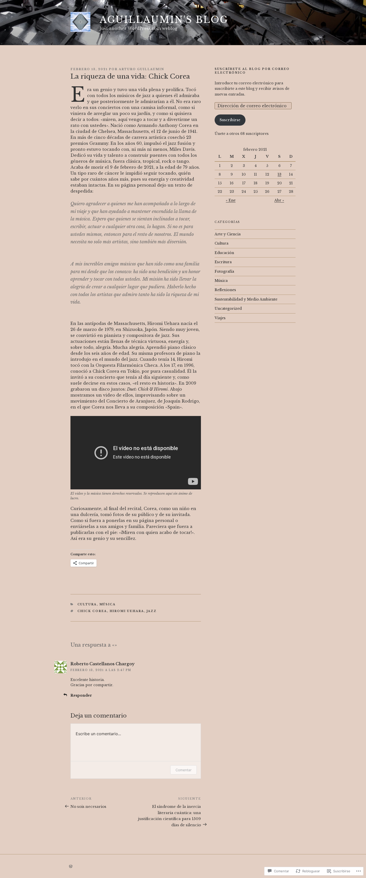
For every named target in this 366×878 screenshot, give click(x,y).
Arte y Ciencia (228, 234)
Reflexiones (225, 290)
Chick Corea (92, 611)
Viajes (220, 318)
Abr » (279, 200)
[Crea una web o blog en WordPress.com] (70, 866)
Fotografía (224, 271)
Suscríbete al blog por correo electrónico (252, 70)
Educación (224, 253)
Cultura (87, 604)
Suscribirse (230, 120)
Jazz (152, 611)
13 (279, 174)
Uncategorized (228, 308)
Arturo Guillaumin (141, 69)
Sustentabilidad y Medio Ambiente (246, 299)
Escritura (223, 262)
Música (107, 604)
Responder (81, 695)
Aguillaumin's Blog (164, 19)
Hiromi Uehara (127, 611)
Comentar (183, 770)
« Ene (231, 200)
